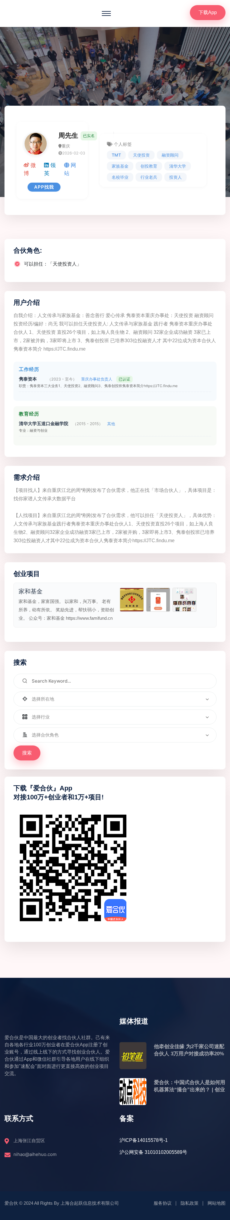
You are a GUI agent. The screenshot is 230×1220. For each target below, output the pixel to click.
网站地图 (217, 1203)
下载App (208, 12)
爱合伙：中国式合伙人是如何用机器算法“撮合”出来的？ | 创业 (189, 1086)
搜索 (27, 752)
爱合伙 (11, 1203)
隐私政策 (190, 1203)
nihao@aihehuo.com (35, 1154)
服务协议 (163, 1203)
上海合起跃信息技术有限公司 (89, 1203)
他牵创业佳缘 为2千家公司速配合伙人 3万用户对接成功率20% (189, 1050)
